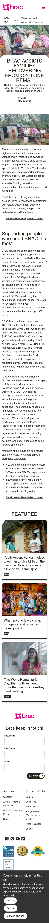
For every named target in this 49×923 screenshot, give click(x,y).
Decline (11, 908)
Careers (29, 796)
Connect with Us (35, 791)
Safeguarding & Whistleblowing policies (33, 815)
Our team (7, 796)
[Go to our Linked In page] (23, 839)
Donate (29, 828)
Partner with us (33, 806)
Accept (10, 900)
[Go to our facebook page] (7, 839)
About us (8, 791)
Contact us (31, 801)
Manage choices (15, 916)
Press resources (33, 823)
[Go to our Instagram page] (12, 839)
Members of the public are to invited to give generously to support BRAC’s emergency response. (22, 454)
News (15, 20)
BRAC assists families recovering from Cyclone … (32, 20)
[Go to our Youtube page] (18, 839)
